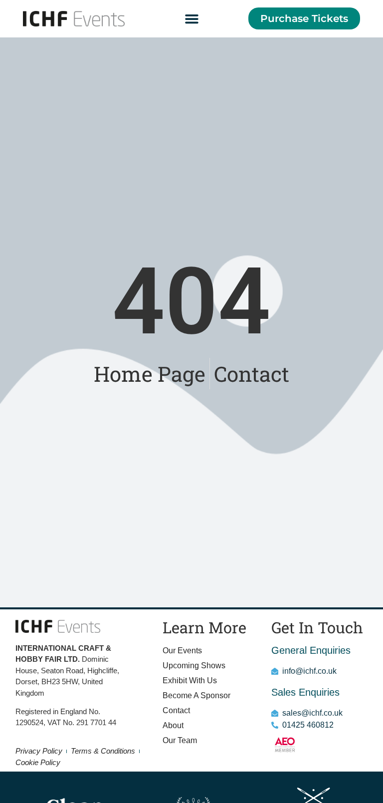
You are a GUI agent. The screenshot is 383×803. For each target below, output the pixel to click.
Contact (176, 710)
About (173, 725)
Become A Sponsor (196, 695)
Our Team (180, 740)
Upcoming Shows (194, 665)
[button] (191, 19)
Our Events (182, 650)
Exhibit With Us (190, 680)
